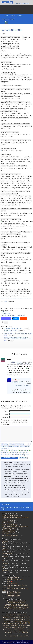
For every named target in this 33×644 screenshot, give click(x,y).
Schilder (23, 625)
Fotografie (27, 617)
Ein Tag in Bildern (13, 578)
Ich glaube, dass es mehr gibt (13, 328)
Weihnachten (15, 630)
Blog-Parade (19, 616)
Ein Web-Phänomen (14, 592)
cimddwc (7, 1)
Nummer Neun (7, 553)
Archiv (12, 16)
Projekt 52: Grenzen (9, 530)
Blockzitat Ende (24, 446)
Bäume (28, 616)
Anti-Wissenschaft (11, 614)
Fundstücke (19, 604)
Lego (16, 621)
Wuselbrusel (8, 632)
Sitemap (25, 641)
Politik (15, 607)
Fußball (5, 619)
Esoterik (6, 617)
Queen (12, 625)
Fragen (22, 602)
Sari (3, 543)
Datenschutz (25, 3)
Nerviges (27, 621)
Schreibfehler (8, 627)
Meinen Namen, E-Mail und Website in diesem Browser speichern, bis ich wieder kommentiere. (14, 422)
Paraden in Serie (12, 594)
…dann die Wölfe (8, 521)
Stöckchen (11, 629)
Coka (5, 301)
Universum (27, 629)
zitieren (27, 363)
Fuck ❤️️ (9, 581)
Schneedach (6, 504)
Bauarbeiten (5, 616)
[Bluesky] (6, 22)
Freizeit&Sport (9, 604)
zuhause (25, 632)
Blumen (24, 616)
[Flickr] (10, 22)
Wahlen (6, 630)
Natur (10, 607)
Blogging (10, 601)
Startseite (19, 641)
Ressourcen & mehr (8, 19)
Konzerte (7, 621)
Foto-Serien (22, 617)
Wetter (26, 630)
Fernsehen (15, 617)
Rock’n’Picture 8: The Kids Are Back (15, 589)
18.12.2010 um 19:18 (18, 382)
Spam (23, 627)
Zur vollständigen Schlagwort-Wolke (17, 636)
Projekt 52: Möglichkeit (10, 516)
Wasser (10, 630)
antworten (20, 363)
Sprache (20, 607)
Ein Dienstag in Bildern (10, 535)
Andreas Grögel (12, 641)
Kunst (12, 621)
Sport (27, 627)
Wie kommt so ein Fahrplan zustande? (15, 517)
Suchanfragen (6, 313)
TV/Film (26, 607)
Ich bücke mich (8, 332)
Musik (6, 607)
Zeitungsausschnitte (17, 632)
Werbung (21, 631)
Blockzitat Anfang (14, 446)
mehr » (27, 455)
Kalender (14, 606)
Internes (22, 619)
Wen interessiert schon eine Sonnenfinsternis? (15, 527)
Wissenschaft (21, 609)
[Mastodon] (2, 22)
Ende (12, 444)
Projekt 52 (25, 623)
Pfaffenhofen (7, 623)
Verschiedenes (11, 609)
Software (19, 627)
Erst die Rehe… (7, 523)
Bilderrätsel (12, 616)
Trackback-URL (20, 315)
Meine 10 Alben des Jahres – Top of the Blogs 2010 (16, 508)
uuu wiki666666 (11, 30)
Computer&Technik (19, 601)
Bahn (25, 614)
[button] (6, 318)
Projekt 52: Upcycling (9, 525)
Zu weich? (5, 534)
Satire (20, 625)
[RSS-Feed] (13, 22)
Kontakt (11, 3)
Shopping (14, 627)
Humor (25, 604)
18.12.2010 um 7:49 (15, 362)
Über (6, 16)
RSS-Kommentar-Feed (8, 315)
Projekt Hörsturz (6, 625)
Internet (4, 311)
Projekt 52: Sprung (8, 532)
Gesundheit (10, 619)
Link (2, 448)
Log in (27, 642)
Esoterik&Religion (13, 602)
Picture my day (15, 623)
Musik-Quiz (21, 621)
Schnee (28, 625)
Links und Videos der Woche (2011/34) (15, 586)
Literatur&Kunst (23, 606)
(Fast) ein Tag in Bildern (15, 579)
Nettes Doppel (12, 583)
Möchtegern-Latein (13, 596)
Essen (11, 617)
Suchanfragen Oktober (10, 330)
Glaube (16, 619)
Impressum (18, 3)
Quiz (16, 625)
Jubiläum (28, 619)
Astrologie (19, 614)
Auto (22, 614)
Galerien (19, 16)
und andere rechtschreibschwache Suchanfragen (18, 338)
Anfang (4, 444)
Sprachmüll (6, 629)
